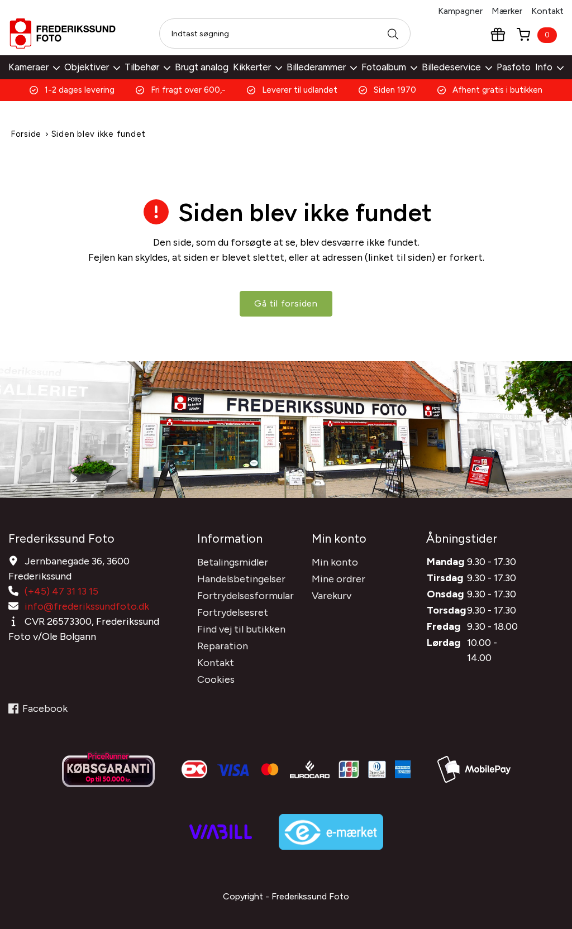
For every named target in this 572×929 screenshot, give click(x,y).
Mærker (507, 11)
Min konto (335, 562)
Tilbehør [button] (142, 67)
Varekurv (331, 596)
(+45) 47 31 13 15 (61, 591)
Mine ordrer (338, 579)
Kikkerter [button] (252, 67)
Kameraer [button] (28, 67)
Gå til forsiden (286, 303)
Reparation (222, 646)
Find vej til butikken (241, 629)
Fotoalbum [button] (383, 67)
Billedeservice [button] (451, 67)
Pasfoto (514, 67)
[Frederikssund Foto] (62, 33)
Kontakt (547, 11)
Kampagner (460, 11)
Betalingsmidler (232, 562)
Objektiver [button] (86, 67)
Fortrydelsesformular (245, 596)
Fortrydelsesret (232, 612)
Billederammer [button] (316, 67)
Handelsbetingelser (241, 579)
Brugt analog (201, 67)
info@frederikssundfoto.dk (87, 606)
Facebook (45, 708)
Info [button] (543, 67)
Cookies (216, 679)
